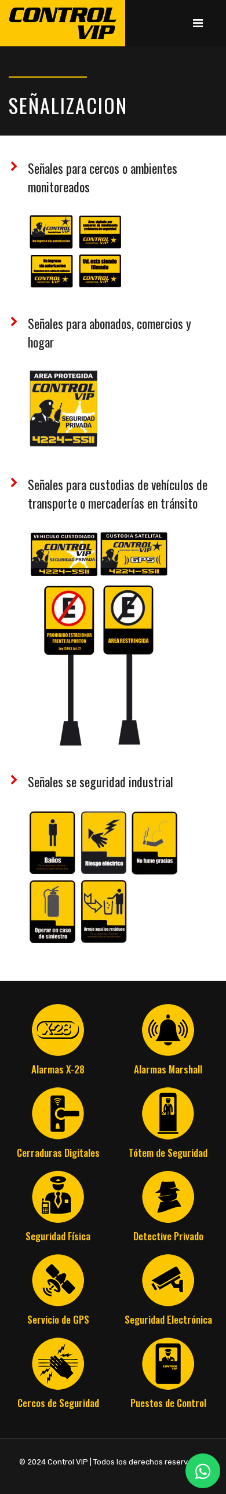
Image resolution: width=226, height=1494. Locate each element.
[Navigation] (197, 23)
